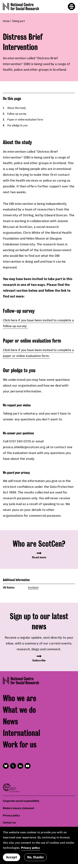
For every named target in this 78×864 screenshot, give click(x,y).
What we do (19, 710)
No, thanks (35, 857)
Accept (11, 857)
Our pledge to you (17, 125)
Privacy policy (11, 815)
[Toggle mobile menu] (71, 6)
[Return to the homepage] (21, 6)
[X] (13, 766)
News (10, 721)
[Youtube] (27, 766)
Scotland (33, 587)
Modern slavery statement (18, 808)
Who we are (19, 698)
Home (6, 21)
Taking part (18, 21)
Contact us (9, 822)
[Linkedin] (20, 766)
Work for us (19, 745)
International (21, 733)
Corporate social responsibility (21, 800)
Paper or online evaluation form (25, 119)
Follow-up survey (16, 113)
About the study (16, 107)
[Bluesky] (6, 766)
